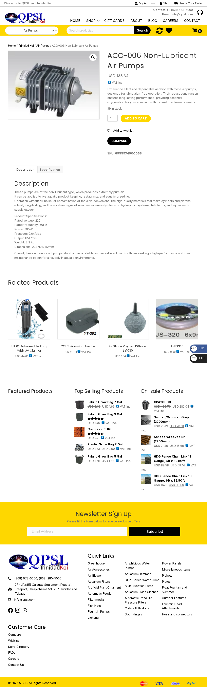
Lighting (93, 617)
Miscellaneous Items (176, 569)
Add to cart (136, 118)
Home (75, 21)
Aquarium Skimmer (138, 574)
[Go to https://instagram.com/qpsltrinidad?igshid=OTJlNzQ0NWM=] (17, 611)
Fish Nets (94, 606)
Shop (91, 21)
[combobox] (31, 30)
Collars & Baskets (137, 608)
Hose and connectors (177, 614)
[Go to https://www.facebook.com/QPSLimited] (10, 610)
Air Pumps (42, 45)
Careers (170, 21)
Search (142, 30)
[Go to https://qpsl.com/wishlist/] (169, 30)
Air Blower (95, 575)
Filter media (96, 599)
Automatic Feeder (100, 593)
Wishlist (13, 641)
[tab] (25, 169)
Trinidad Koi (26, 45)
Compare (119, 141)
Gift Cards (114, 21)
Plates (166, 581)
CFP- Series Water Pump (142, 580)
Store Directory (18, 647)
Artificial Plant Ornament (104, 587)
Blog (152, 21)
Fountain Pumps (99, 611)
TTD (198, 358)
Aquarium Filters (99, 581)
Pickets (167, 575)
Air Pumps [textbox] (37, 30)
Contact (192, 21)
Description (25, 169)
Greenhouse (96, 563)
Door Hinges (133, 614)
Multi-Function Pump (139, 586)
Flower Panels (172, 563)
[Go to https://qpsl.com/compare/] (159, 30)
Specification (50, 169)
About (136, 21)
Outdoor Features (174, 598)
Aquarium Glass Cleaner (141, 592)
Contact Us (16, 665)
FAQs (11, 652)
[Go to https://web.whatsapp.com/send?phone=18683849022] (24, 610)
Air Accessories (99, 569)
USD (197, 348)
